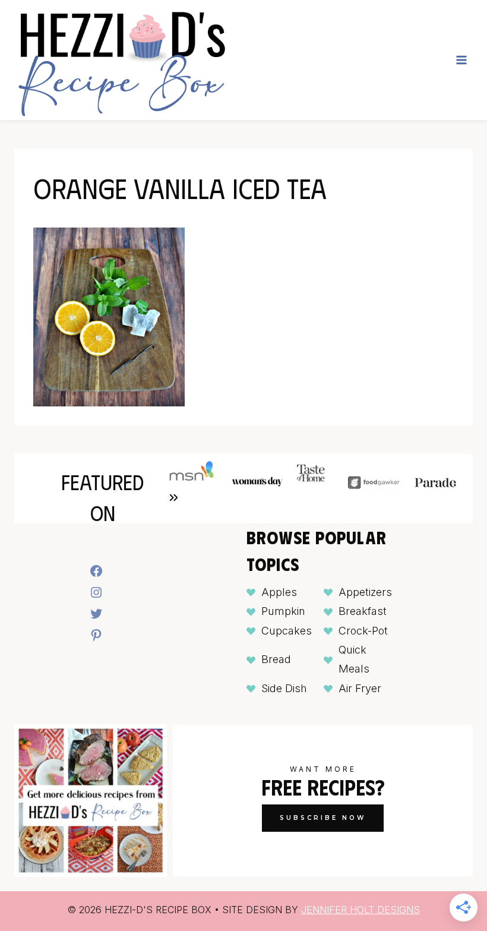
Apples (279, 592)
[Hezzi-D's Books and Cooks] (121, 60)
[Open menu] (461, 60)
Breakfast (363, 611)
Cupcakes (286, 630)
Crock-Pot (363, 630)
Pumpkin (283, 611)
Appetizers (365, 592)
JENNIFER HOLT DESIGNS (360, 910)
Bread (276, 659)
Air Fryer (360, 688)
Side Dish (284, 688)
